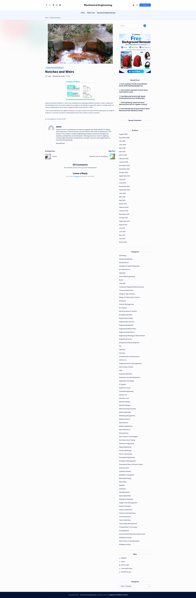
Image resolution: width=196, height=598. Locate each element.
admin (58, 127)
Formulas (122, 353)
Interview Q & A (124, 398)
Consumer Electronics (126, 290)
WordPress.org (126, 572)
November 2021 (124, 214)
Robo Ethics (123, 482)
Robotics (122, 485)
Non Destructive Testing (127, 440)
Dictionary (122, 301)
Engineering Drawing (126, 318)
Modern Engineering (125, 426)
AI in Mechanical (124, 269)
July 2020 (122, 239)
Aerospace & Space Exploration (129, 266)
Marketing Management (127, 416)
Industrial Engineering (126, 391)
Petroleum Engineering (126, 443)
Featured (122, 350)
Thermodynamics (125, 517)
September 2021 (124, 221)
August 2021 (123, 225)
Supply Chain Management (128, 503)
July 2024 (122, 179)
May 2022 (122, 197)
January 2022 (123, 211)
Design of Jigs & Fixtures (127, 294)
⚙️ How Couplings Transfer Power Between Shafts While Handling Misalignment (133, 85)
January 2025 (123, 162)
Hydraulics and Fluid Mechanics (54, 67)
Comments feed (126, 568)
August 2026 (123, 134)
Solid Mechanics (124, 492)
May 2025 (122, 148)
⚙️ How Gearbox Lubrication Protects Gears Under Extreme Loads (133, 91)
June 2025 (122, 145)
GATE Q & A (122, 360)
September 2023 (124, 190)
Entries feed (125, 565)
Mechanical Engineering (98, 5)
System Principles (125, 506)
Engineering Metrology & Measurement (132, 336)
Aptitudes (122, 273)
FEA (120, 346)
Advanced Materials (125, 259)
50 (69, 76)
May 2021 (122, 235)
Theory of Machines (125, 510)
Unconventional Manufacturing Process (132, 534)
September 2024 (124, 176)
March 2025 (123, 155)
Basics (121, 280)
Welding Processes (125, 537)
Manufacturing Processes (127, 409)
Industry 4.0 (123, 395)
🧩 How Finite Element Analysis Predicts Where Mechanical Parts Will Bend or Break (134, 110)
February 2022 (123, 207)
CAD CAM (122, 283)
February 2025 (123, 159)
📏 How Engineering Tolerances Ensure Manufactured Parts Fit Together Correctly (133, 103)
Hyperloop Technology (126, 381)
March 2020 (123, 242)
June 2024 (122, 183)
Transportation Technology (128, 527)
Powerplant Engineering (127, 457)
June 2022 (122, 193)
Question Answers (125, 471)
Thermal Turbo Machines (127, 513)
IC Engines (122, 384)
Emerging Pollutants (125, 315)
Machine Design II (125, 405)
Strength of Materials (126, 499)
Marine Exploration (125, 412)
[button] (145, 5)
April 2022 (122, 200)
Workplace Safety (125, 544)
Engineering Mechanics (126, 332)
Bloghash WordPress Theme (118, 595)
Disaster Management (126, 304)
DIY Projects (123, 308)
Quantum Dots (124, 468)
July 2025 (122, 141)
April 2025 (122, 152)
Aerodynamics (124, 262)
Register (124, 558)
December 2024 (124, 165)
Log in (123, 561)
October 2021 (123, 218)
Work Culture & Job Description (129, 541)
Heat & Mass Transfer (126, 367)
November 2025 (124, 138)
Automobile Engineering (127, 276)
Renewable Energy (125, 478)
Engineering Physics (125, 339)
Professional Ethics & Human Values (131, 464)
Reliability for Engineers (126, 475)
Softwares (122, 489)
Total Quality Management (128, 524)
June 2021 (122, 232)
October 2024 (123, 172)
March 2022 (123, 204)
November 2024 (124, 169)
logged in (78, 176)
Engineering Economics (126, 322)
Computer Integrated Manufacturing (131, 287)
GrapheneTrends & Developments (130, 363)
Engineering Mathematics (127, 329)
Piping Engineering (125, 447)
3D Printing (122, 256)
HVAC (121, 370)
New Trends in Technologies (128, 437)
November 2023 (124, 186)
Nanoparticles (123, 433)
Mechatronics (123, 423)
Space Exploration (125, 496)
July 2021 (122, 228)
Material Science (124, 419)
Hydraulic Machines (125, 374)
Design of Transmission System (129, 297)
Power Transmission (125, 454)
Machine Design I (124, 402)
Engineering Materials (126, 325)
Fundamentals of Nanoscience (129, 356)
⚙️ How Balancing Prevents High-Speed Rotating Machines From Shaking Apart (132, 97)
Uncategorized (124, 531)
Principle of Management (127, 461)
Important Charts (125, 388)
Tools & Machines (125, 520)
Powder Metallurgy (125, 450)
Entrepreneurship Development (129, 343)
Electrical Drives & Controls (128, 311)
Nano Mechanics (124, 430)
